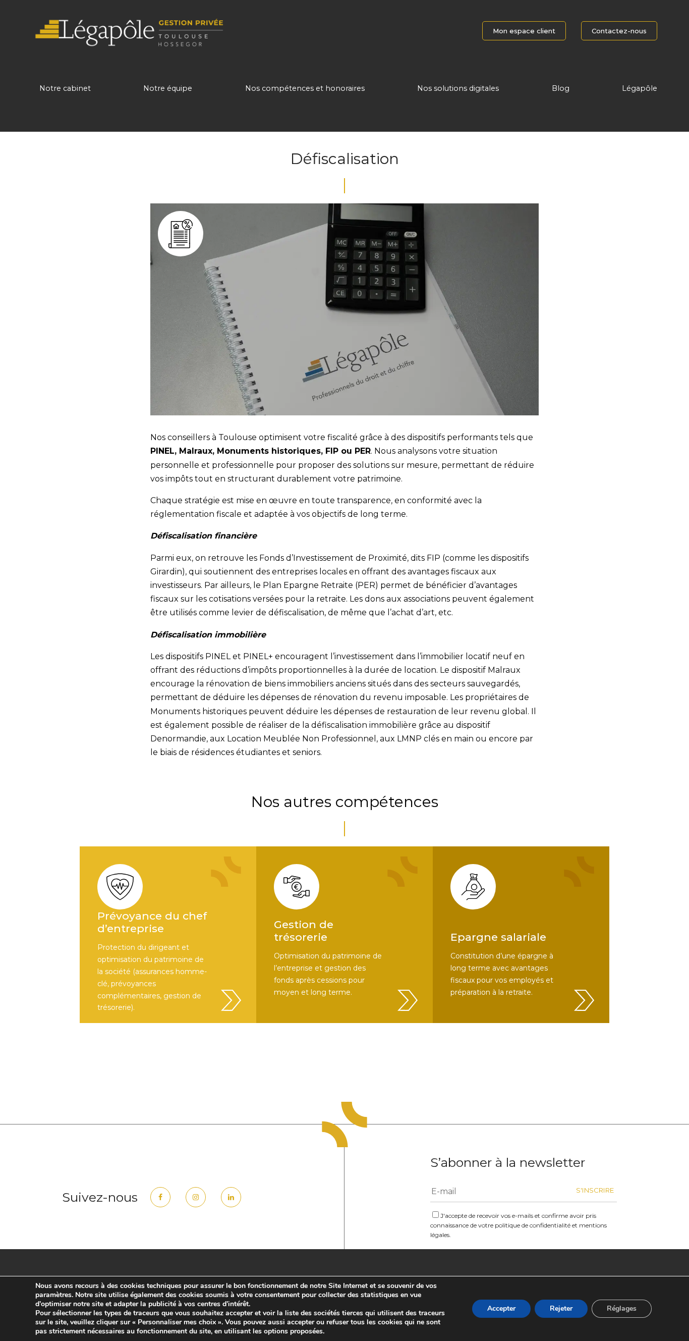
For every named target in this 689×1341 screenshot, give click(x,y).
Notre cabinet (65, 88)
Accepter (501, 1308)
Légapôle (639, 88)
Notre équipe (167, 88)
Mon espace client (524, 31)
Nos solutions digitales (458, 88)
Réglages (622, 1308)
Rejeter (561, 1308)
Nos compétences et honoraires (305, 88)
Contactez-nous (619, 31)
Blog (560, 88)
